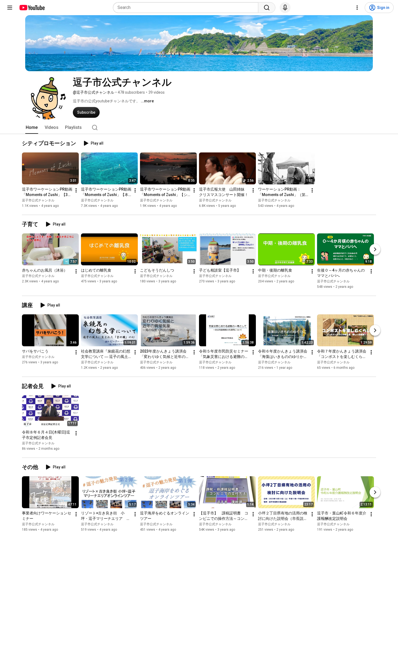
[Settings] (357, 7)
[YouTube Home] (31, 7)
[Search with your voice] (285, 7)
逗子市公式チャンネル (38, 200)
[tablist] (199, 127)
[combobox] (187, 7)
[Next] (375, 249)
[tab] (31, 127)
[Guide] (9, 7)
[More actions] (76, 190)
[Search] (266, 7)
